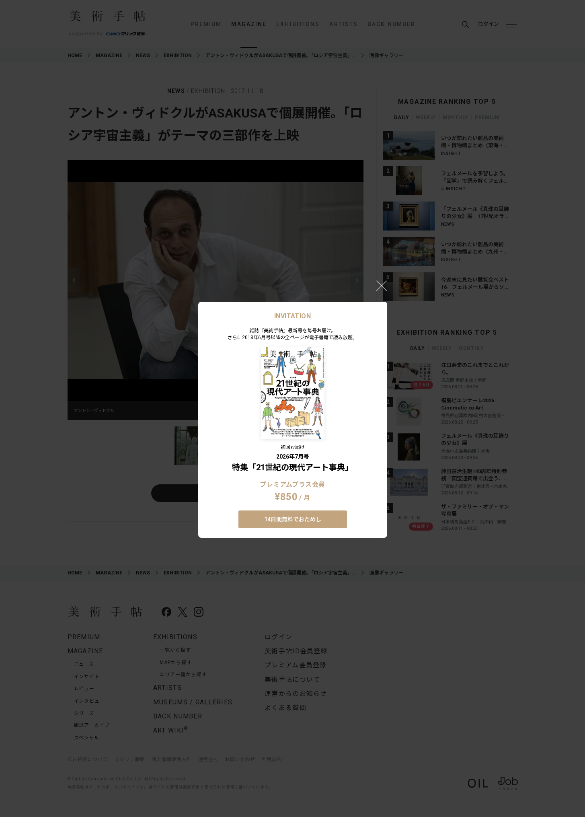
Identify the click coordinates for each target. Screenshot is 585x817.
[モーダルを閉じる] (381, 285)
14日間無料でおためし (292, 519)
